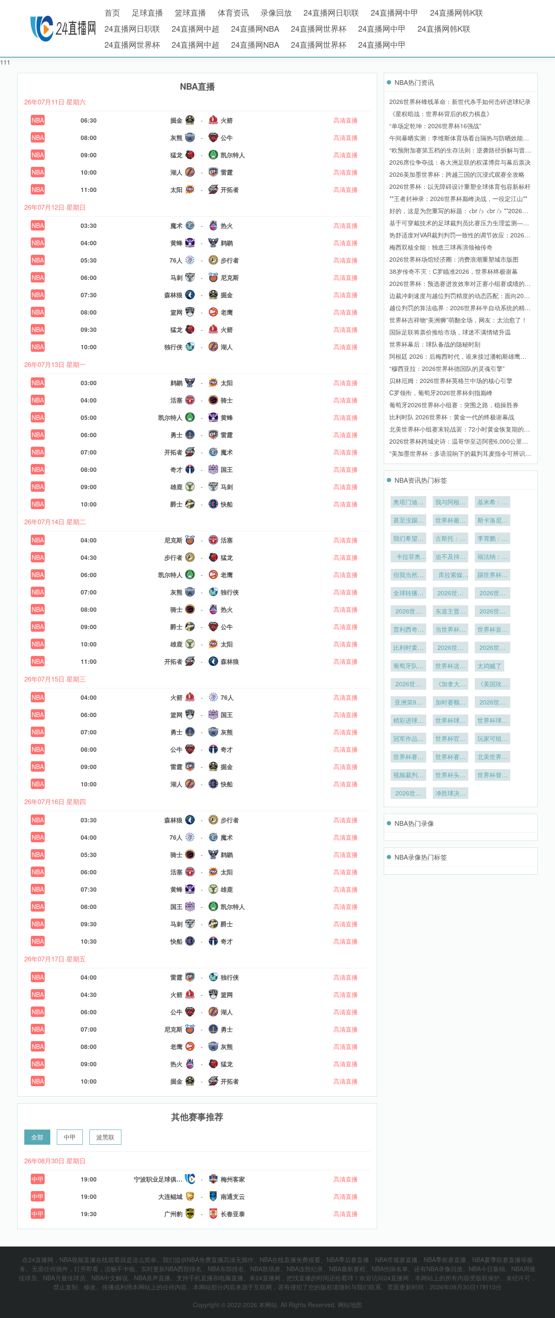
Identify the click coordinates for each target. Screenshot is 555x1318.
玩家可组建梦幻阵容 (492, 739)
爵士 (176, 504)
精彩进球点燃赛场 (408, 721)
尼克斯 (230, 277)
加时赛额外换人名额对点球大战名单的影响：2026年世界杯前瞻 (450, 703)
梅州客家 (233, 1179)
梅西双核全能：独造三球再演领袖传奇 (441, 247)
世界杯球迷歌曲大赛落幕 (492, 721)
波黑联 (105, 1137)
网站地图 (350, 1304)
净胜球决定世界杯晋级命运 (450, 794)
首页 (112, 12)
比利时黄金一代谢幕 (408, 648)
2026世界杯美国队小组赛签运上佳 (408, 612)
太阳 (176, 189)
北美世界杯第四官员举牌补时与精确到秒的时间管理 (492, 757)
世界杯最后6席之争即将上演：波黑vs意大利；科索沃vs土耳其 (450, 521)
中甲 (70, 1137)
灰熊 (176, 137)
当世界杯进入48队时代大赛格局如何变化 (450, 630)
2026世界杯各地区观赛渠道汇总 (450, 593)
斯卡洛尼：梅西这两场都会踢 (492, 521)
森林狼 (173, 294)
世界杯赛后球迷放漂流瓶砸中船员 (408, 757)
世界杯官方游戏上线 (450, 739)
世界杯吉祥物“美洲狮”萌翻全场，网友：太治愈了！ (458, 319)
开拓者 (230, 189)
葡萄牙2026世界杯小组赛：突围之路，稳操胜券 (454, 404)
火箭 (227, 120)
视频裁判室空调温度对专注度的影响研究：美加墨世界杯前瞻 (408, 775)
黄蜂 (176, 242)
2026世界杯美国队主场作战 (492, 612)
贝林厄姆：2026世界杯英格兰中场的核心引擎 (451, 380)
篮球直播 (190, 12)
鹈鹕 (227, 242)
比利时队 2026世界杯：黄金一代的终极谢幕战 (451, 416)
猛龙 (176, 154)
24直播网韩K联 (456, 12)
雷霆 (227, 172)
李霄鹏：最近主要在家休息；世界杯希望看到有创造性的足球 (492, 539)
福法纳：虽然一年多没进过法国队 (492, 557)
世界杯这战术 (450, 666)
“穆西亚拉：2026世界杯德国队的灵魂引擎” (447, 368)
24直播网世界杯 (318, 28)
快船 (227, 504)
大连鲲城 (170, 1196)
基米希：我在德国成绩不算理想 (492, 502)
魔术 (176, 225)
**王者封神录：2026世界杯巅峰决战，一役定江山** (458, 198)
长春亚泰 (233, 1213)
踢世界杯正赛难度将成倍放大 (492, 575)
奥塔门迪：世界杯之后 (408, 502)
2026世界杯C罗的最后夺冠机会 (492, 648)
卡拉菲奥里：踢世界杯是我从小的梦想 (408, 557)
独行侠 (173, 346)
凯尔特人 (233, 154)
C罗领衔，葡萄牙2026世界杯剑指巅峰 (441, 392)
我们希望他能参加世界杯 (408, 539)
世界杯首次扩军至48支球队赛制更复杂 (492, 630)
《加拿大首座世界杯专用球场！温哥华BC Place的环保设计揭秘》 (450, 684)
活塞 (176, 400)
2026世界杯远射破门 (492, 703)
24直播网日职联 (331, 12)
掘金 (176, 120)
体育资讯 (233, 12)
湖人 (176, 172)
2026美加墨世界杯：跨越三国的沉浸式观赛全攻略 (457, 174)
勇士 (176, 434)
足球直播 (147, 12)
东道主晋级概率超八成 (450, 612)
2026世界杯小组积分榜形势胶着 (408, 794)
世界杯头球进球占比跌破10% (450, 775)
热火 (227, 225)
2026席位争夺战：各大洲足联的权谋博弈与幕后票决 (460, 162)
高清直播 (345, 120)
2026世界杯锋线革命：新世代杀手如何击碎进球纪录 (460, 101)
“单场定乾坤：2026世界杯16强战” (435, 125)
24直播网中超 (195, 28)
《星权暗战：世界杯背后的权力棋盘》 (441, 113)
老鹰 (227, 312)
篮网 (176, 312)
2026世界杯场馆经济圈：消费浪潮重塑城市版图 (454, 259)
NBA (38, 120)
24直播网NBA (255, 28)
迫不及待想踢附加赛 (450, 557)
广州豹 (173, 1213)
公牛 (227, 137)
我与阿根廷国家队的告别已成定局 (450, 502)
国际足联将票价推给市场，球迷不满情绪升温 (450, 332)
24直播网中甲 (394, 12)
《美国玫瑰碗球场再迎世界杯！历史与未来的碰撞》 (492, 684)
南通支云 (233, 1196)
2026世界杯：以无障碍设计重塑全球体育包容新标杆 (460, 186)
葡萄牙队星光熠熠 (408, 666)
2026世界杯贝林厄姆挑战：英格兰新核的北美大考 (492, 593)
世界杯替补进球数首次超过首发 (492, 775)
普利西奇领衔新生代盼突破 (408, 630)
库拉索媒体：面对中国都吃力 (450, 575)
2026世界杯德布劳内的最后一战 (450, 648)
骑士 (227, 400)
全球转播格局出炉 (408, 593)
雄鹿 (176, 486)
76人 (176, 260)
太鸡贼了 (489, 665)
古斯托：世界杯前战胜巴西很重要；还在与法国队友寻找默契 (450, 539)
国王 (227, 469)
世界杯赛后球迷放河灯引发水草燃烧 (450, 757)
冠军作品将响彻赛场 (408, 739)
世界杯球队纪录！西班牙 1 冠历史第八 (450, 721)
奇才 (176, 469)
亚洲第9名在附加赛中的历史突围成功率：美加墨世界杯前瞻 (408, 703)
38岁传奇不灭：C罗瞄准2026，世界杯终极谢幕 (453, 271)
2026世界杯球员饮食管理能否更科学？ (408, 684)
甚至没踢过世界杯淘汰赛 (408, 521)
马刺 (176, 277)
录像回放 (276, 12)
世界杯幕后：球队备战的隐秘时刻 (434, 344)
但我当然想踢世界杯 (408, 575)
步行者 (230, 260)
